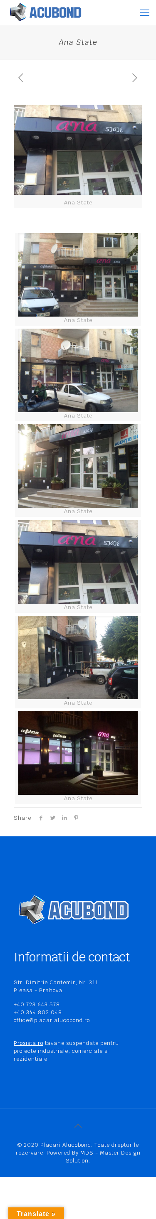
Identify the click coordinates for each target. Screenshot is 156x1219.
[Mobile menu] (145, 12)
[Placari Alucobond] (46, 12)
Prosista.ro (28, 1043)
